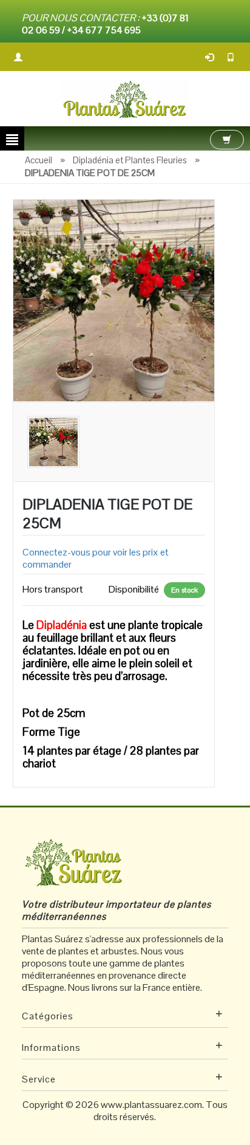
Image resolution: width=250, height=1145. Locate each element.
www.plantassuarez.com (151, 1104)
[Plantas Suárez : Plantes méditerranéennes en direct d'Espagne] (125, 98)
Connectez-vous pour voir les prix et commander (95, 558)
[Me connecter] (210, 56)
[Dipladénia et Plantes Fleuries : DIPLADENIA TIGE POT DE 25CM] (114, 299)
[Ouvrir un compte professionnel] (19, 56)
